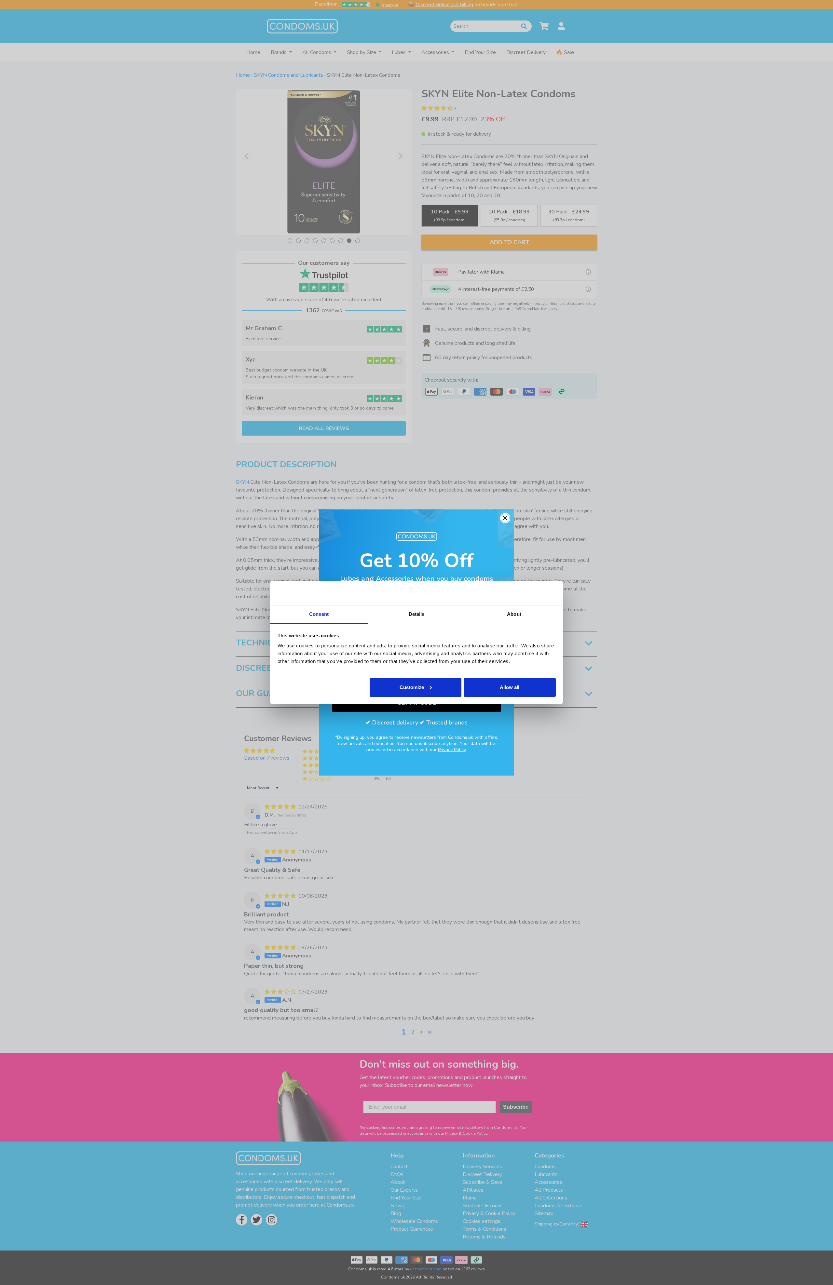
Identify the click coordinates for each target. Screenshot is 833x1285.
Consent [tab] (319, 614)
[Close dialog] (505, 518)
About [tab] (514, 614)
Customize (412, 687)
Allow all (509, 687)
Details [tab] (417, 614)
